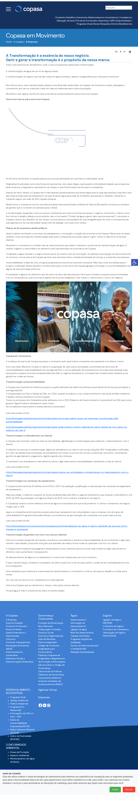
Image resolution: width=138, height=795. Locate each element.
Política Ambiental (19, 703)
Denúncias (82, 17)
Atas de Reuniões (46, 639)
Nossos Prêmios (14, 629)
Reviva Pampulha (101, 23)
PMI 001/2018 (109, 635)
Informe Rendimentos (121, 23)
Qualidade (76, 642)
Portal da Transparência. (18, 642)
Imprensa (103, 20)
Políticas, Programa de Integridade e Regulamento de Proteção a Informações (51, 658)
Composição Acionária (49, 629)
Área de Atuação (14, 623)
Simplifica (70, 17)
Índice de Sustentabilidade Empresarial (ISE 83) (20, 723)
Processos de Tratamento (116, 629)
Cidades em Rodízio (80, 635)
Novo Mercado (45, 626)
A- (125, 51)
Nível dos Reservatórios (82, 632)
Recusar (129, 789)
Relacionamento (96, 17)
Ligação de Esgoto (112, 619)
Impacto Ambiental (19, 755)
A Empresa (11, 619)
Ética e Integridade (47, 642)
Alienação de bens (66, 20)
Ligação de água (79, 629)
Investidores (112, 17)
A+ (116, 51)
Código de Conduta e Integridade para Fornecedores (49, 648)
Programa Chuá (84, 23)
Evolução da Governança (50, 623)
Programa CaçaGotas (81, 639)
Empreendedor (123, 20)
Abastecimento (78, 619)
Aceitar (115, 789)
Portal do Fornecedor (87, 20)
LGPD (112, 20)
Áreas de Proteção (19, 752)
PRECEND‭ (107, 623)
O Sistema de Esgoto (113, 626)
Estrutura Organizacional (50, 635)
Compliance (125, 17)
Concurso (11, 639)
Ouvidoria (60, 17)
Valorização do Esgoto (114, 632)
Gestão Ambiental (19, 700)
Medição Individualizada (82, 652)
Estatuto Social (46, 632)
